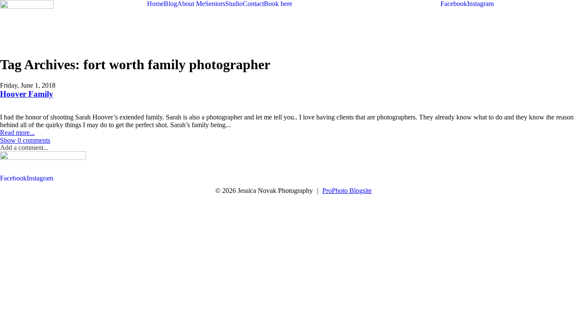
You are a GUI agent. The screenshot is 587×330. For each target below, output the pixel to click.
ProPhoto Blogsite (347, 190)
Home (155, 3)
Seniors (215, 3)
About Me (191, 3)
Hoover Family (26, 93)
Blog (170, 3)
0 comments (25, 140)
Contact (253, 3)
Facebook (453, 3)
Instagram (480, 3)
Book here (278, 3)
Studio (234, 3)
